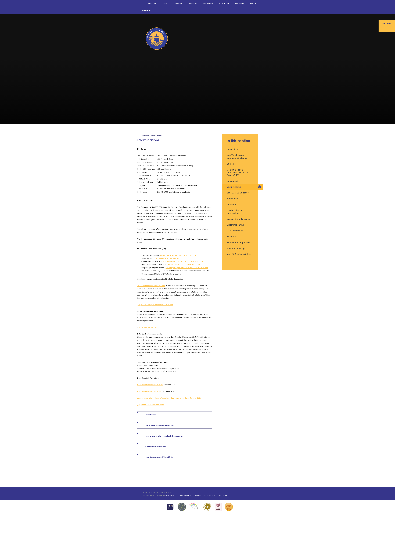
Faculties (231, 236)
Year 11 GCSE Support (238, 192)
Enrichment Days (235, 224)
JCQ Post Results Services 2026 (150, 405)
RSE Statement (235, 230)
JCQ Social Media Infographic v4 (165, 258)
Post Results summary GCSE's (150, 391)
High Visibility (185, 495)
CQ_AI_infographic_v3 (147, 327)
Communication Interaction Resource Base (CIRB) (237, 172)
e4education (170, 495)
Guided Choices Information (235, 211)
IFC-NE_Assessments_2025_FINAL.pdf (184, 264)
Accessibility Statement (205, 495)
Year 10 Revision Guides (239, 254)
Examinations (156, 136)
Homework (232, 198)
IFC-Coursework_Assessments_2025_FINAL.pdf (183, 261)
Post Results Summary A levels (150, 385)
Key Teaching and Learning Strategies (237, 156)
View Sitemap (224, 495)
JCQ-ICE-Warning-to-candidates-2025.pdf (155, 305)
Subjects (231, 163)
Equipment (232, 181)
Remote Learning (236, 248)
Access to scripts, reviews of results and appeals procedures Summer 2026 (169, 398)
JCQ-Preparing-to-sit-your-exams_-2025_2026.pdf (186, 268)
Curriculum (232, 149)
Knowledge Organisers (238, 242)
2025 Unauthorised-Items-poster (151, 286)
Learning (145, 136)
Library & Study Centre (238, 219)
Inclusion (231, 204)
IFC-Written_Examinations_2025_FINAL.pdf (178, 255)
